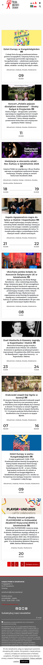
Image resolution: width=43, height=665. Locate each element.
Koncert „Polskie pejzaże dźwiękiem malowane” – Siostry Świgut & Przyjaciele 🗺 (22, 106)
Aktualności (11, 70)
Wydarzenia (32, 70)
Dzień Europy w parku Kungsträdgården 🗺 (21, 455)
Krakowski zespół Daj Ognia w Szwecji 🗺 (21, 396)
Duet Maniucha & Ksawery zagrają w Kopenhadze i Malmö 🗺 (21, 341)
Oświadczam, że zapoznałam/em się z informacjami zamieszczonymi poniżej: (18, 623)
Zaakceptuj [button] (24, 661)
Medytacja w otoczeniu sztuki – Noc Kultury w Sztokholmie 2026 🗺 (21, 164)
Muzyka (24, 70)
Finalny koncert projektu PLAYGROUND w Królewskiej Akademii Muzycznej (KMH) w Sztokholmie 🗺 (21, 521)
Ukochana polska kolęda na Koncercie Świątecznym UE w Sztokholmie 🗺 (21, 274)
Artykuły (18, 70)
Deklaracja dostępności (10, 604)
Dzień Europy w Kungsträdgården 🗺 (22, 50)
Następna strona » (32, 564)
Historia (21, 483)
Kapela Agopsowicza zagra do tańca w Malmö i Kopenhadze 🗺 (21, 218)
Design (21, 180)
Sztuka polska (8, 183)
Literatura (27, 180)
